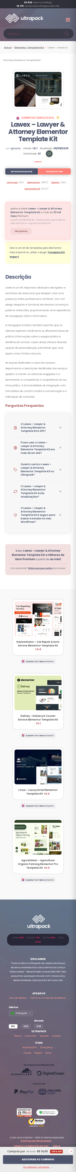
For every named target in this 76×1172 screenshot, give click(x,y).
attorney (12, 182)
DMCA (56, 1146)
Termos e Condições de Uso (31, 1146)
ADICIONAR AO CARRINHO (38, 1159)
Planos (18, 1035)
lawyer (55, 182)
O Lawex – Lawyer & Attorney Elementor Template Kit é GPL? (33, 427)
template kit (32, 188)
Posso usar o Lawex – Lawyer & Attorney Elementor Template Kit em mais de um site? (38, 448)
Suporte (44, 1035)
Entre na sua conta (40, 568)
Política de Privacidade (36, 1141)
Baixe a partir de (38, 555)
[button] (49, 153)
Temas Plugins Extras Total (38, 939)
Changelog (46, 1047)
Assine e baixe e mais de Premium (36, 212)
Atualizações (29, 1047)
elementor (33, 182)
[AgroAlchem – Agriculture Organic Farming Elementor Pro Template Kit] (38, 846)
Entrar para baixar (21, 171)
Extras (7, 47)
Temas (27, 1052)
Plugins (38, 1052)
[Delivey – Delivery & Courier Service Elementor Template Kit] (38, 701)
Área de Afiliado (18, 997)
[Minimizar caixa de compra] (71, 1151)
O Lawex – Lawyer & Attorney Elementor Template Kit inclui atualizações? (33, 491)
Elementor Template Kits (29, 47)
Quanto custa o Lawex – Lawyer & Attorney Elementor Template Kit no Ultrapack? (37, 469)
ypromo (16, 148)
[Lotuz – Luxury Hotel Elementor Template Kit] (38, 774)
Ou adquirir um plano (38, 1167)
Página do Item (54, 171)
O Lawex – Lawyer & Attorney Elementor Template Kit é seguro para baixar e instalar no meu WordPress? (38, 515)
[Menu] (68, 19)
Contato (56, 1035)
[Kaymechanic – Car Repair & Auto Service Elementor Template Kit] (38, 627)
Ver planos (21, 231)
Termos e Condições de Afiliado (48, 997)
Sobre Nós (30, 1035)
